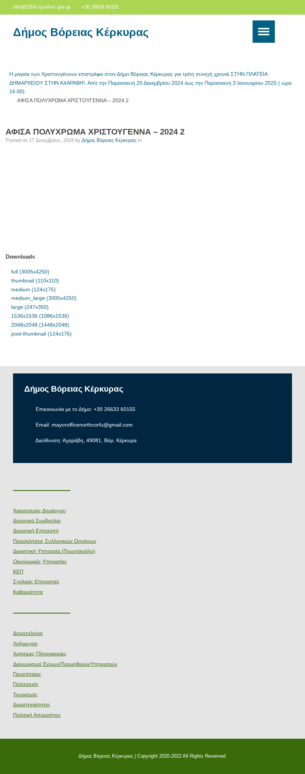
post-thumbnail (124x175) (41, 334)
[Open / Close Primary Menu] (264, 31)
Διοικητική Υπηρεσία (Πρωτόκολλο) (54, 551)
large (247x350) (30, 307)
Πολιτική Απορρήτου (37, 715)
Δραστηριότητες (31, 704)
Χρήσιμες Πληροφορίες (40, 654)
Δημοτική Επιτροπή (36, 531)
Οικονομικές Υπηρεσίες (40, 561)
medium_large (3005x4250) (44, 298)
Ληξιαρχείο (25, 644)
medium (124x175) (33, 289)
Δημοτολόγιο (28, 633)
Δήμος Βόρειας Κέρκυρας (81, 32)
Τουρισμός (25, 694)
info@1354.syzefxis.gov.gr (41, 7)
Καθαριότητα (28, 592)
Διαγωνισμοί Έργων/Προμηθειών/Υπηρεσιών (65, 664)
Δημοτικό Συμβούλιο (37, 521)
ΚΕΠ (18, 571)
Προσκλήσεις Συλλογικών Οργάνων (54, 541)
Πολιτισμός (26, 684)
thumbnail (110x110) (35, 281)
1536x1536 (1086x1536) (40, 316)
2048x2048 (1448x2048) (40, 325)
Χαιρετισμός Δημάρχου (39, 511)
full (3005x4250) (30, 272)
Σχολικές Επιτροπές (36, 581)
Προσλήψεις (27, 674)
